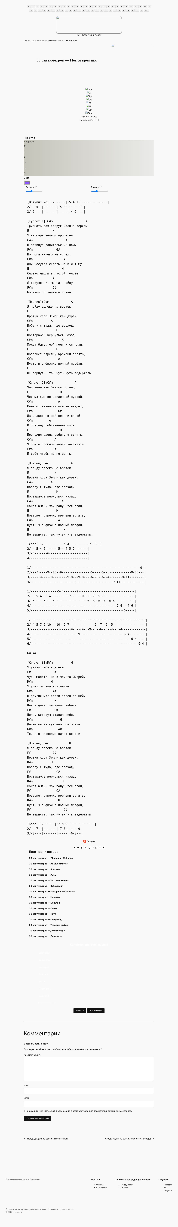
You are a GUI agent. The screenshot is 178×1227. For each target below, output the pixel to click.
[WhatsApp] (96, 847)
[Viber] (92, 847)
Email (26, 1098)
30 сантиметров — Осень (43, 908)
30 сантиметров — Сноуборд (45, 919)
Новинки (80, 1010)
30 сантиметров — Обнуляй (44, 902)
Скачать (90, 841)
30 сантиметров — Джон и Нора (47, 930)
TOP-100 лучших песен (89, 35)
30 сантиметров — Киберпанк (46, 886)
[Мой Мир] (100, 847)
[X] (89, 847)
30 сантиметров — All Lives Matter (48, 863)
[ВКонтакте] (78, 847)
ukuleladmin (54, 40)
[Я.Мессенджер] (74, 847)
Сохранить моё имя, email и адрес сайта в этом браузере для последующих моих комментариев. (79, 1111)
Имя (26, 1085)
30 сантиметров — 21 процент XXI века (51, 858)
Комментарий (32, 1055)
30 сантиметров (69, 40)
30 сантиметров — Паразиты (45, 936)
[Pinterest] (103, 847)
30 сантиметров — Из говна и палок (49, 880)
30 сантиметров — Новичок (44, 897)
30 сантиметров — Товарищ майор (48, 925)
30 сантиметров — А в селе (44, 869)
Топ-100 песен (95, 1010)
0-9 (146, 10)
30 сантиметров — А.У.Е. (43, 875)
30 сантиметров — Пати (42, 914)
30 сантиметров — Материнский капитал (52, 891)
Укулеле (85, 116)
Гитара (93, 116)
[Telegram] (85, 847)
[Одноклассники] (81, 847)
